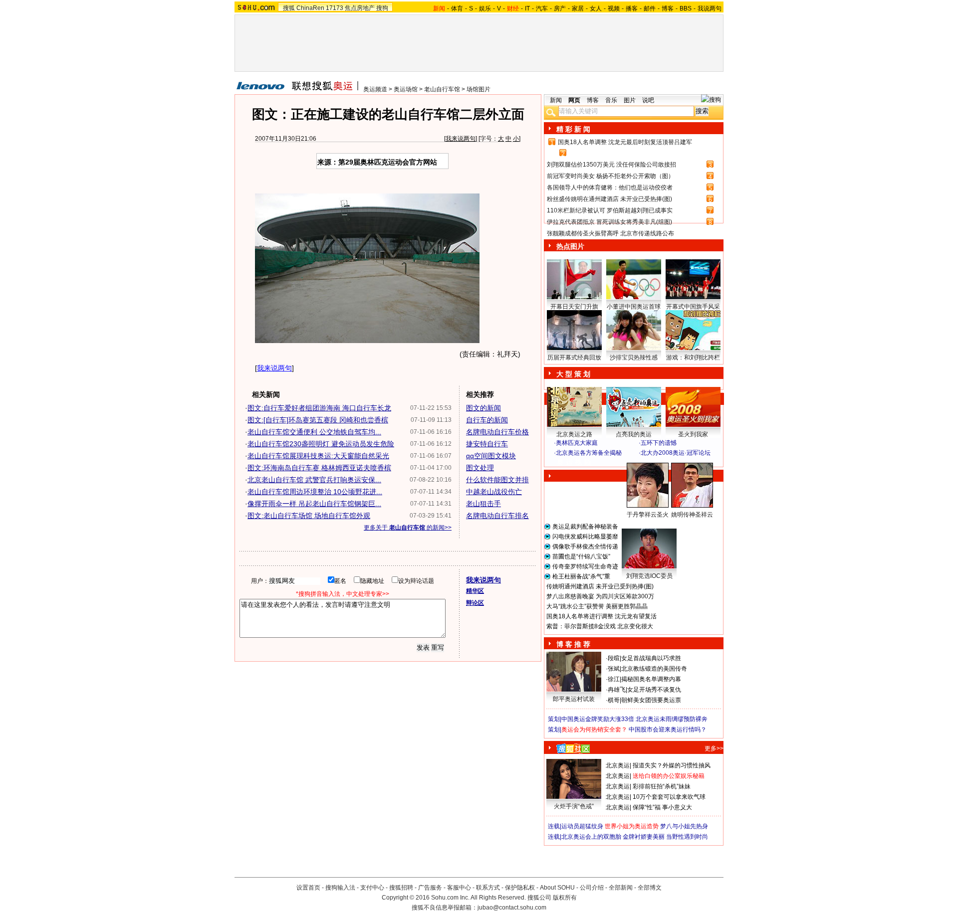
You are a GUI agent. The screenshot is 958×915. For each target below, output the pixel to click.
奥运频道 (375, 89)
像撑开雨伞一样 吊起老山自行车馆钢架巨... (314, 504)
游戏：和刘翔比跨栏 (693, 357)
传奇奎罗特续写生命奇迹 (585, 566)
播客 (632, 8)
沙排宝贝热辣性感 (634, 357)
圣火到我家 (693, 434)
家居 (578, 8)
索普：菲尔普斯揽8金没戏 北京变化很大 (599, 626)
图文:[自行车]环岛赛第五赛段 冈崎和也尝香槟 (317, 420)
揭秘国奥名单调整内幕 (651, 679)
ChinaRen (310, 7)
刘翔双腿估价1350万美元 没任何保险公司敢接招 (611, 164)
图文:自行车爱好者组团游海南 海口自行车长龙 (319, 408)
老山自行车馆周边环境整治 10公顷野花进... (314, 492)
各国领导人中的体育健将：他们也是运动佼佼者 (610, 187)
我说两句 (709, 8)
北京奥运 (618, 765)
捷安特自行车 (487, 444)
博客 (668, 8)
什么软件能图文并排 (497, 480)
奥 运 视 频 (574, 462)
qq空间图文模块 (491, 456)
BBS (686, 8)
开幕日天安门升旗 (574, 306)
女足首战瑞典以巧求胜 (651, 658)
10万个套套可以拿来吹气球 (669, 796)
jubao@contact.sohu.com (512, 907)
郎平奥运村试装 (574, 699)
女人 (596, 8)
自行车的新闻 (487, 420)
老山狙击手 (483, 504)
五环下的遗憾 (659, 442)
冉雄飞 (617, 689)
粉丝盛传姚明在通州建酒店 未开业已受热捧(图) (609, 198)
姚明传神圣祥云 (692, 514)
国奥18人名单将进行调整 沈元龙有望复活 (601, 616)
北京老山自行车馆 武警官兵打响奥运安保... (314, 480)
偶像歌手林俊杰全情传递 (585, 546)
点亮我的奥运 (634, 434)
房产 (560, 8)
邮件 (650, 8)
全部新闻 (621, 887)
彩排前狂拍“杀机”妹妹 (662, 786)
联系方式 (488, 887)
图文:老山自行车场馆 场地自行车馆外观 (308, 516)
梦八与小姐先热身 (684, 826)
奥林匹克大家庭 (577, 442)
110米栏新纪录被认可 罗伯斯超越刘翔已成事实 (610, 210)
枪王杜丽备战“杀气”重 (581, 576)
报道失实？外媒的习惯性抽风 (672, 765)
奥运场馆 (406, 89)
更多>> (714, 748)
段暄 (614, 658)
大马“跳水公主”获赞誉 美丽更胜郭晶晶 (597, 606)
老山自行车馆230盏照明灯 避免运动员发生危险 (320, 444)
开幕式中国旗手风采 (693, 306)
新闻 (556, 100)
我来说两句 (461, 138)
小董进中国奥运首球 (634, 306)
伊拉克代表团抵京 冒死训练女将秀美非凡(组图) (609, 221)
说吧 (648, 100)
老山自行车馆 (442, 89)
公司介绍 (592, 887)
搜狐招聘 (401, 887)
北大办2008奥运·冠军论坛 (676, 452)
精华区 (475, 590)
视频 (614, 8)
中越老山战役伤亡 (494, 492)
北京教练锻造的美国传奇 (654, 668)
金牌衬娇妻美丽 (644, 836)
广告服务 (430, 887)
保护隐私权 (520, 887)
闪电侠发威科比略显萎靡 (585, 536)
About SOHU (557, 887)
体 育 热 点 (639, 524)
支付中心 (372, 887)
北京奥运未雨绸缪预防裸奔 (672, 719)
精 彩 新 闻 (573, 129)
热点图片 (570, 246)
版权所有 (565, 897)
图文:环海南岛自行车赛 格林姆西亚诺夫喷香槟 (319, 468)
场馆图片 (478, 89)
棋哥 (614, 700)
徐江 (614, 679)
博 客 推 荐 (573, 644)
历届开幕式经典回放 (574, 357)
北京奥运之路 (574, 434)
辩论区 (475, 602)
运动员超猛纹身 (582, 826)
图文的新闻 (483, 408)
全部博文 (650, 887)
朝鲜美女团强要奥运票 (651, 700)
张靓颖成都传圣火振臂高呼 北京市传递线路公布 (610, 233)
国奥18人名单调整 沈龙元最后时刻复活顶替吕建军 (625, 142)
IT (527, 8)
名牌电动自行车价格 (497, 432)
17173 (334, 7)
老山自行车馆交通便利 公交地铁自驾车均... (314, 432)
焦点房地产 (360, 7)
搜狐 (289, 7)
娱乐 (485, 8)
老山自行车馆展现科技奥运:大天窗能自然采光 (318, 456)
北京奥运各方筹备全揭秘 (589, 452)
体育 (457, 8)
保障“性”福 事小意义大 (662, 807)
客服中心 (459, 887)
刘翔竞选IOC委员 (649, 575)
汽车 (542, 8)
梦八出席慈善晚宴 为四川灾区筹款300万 (600, 596)
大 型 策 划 (573, 374)
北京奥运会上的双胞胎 (591, 836)
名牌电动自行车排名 (497, 516)
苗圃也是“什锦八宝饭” (581, 556)
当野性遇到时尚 (687, 836)
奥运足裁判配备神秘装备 (585, 526)
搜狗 (382, 7)
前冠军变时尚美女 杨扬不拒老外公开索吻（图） (610, 176)
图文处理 (480, 468)
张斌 (614, 668)
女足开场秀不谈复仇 (654, 689)
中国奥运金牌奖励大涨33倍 (597, 719)
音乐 (611, 100)
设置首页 (308, 887)
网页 (574, 100)
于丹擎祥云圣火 (648, 514)
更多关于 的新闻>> (408, 527)
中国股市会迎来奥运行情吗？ (668, 729)
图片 (630, 100)
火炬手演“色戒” (574, 806)
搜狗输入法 (340, 887)
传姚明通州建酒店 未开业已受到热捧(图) (600, 586)
